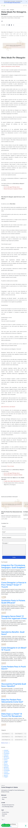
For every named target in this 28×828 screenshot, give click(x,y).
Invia (14, 557)
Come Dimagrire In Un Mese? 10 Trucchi (13, 649)
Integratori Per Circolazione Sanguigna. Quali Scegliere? (13, 566)
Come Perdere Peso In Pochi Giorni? (13, 668)
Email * (4, 532)
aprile (5, 762)
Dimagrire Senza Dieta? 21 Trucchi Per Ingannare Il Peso (14, 617)
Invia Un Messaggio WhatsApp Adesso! (12, 2)
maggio (6, 761)
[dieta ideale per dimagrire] (14, 45)
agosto (6, 775)
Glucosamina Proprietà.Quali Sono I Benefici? (13, 685)
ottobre (6, 750)
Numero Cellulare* (6, 537)
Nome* (4, 526)
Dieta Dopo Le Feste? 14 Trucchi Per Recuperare (11, 715)
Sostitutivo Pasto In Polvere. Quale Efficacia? (13, 601)
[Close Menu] (26, 1)
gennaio (6, 751)
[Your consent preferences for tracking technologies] (25, 826)
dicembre (6, 758)
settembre (7, 773)
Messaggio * (5, 543)
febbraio (6, 755)
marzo (5, 759)
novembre (6, 753)
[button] (24, 5)
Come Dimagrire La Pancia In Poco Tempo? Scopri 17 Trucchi (13, 584)
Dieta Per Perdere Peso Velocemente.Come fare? (11, 512)
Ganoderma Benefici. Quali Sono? (12, 633)
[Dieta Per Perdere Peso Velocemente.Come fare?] (11, 504)
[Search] (26, 5)
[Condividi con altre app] (13, 25)
